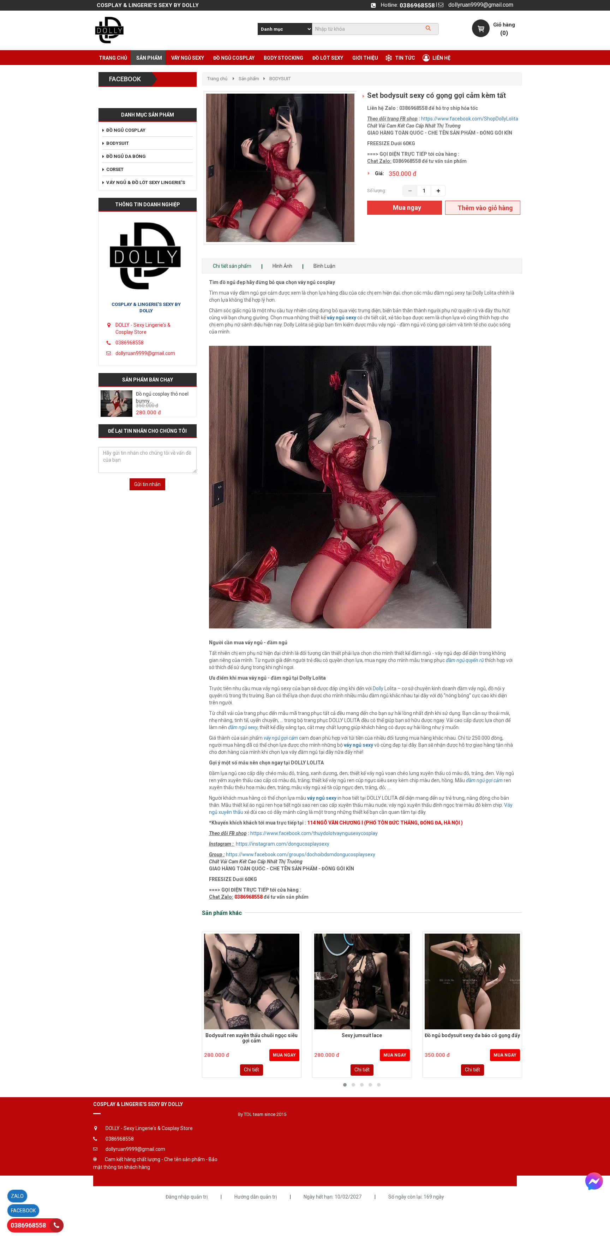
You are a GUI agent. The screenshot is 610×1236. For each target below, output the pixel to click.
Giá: (379, 173)
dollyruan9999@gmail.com (480, 4)
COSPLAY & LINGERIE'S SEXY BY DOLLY (146, 308)
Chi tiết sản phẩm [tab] (232, 266)
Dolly (378, 688)
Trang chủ (217, 78)
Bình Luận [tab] (324, 266)
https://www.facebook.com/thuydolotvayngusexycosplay (314, 833)
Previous (193, 175)
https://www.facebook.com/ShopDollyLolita (469, 119)
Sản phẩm (249, 78)
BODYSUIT (280, 78)
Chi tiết (251, 1069)
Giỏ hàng (504, 25)
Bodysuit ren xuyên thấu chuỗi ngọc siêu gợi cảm (251, 1038)
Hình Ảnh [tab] (282, 266)
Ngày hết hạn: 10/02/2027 (332, 1197)
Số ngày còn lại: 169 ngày (416, 1197)
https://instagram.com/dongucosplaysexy (282, 844)
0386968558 (417, 5)
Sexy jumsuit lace (362, 1035)
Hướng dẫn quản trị (255, 1197)
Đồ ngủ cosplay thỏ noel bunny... (162, 397)
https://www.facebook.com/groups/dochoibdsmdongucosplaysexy (300, 854)
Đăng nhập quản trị (187, 1197)
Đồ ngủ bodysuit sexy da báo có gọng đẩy (472, 1035)
